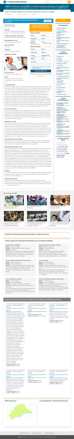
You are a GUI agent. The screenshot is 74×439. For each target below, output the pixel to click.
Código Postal (34, 52)
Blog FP (63, 20)
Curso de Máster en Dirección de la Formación (18, 260)
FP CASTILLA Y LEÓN (61, 63)
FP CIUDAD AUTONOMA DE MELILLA (63, 68)
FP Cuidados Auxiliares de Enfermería (62, 103)
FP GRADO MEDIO (60, 30)
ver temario (21, 256)
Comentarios (33, 61)
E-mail (42, 58)
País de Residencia (45, 55)
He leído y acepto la (41, 67)
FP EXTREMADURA (61, 84)
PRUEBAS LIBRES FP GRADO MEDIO (63, 41)
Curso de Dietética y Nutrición (13, 279)
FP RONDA (33, 14)
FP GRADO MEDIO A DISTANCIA (61, 35)
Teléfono (33, 58)
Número (43, 49)
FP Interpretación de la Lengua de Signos (50, 245)
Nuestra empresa (49, 433)
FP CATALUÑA (60, 65)
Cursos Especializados (62, 43)
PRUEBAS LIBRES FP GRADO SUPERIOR (63, 38)
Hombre (45, 43)
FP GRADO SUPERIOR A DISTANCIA (62, 32)
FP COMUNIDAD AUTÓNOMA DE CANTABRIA (63, 71)
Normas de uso (24, 433)
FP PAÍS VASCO (60, 89)
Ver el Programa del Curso (12, 185)
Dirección (33, 49)
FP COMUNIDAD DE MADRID (63, 76)
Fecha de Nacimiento (33, 42)
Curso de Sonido (43, 260)
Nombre (32, 35)
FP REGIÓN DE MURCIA (62, 94)
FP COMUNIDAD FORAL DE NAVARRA (62, 79)
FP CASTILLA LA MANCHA (62, 61)
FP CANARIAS (60, 60)
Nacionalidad (33, 38)
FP (6, 7)
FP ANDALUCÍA (60, 56)
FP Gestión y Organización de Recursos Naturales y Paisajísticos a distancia (63, 109)
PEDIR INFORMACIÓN (41, 71)
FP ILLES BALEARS (61, 87)
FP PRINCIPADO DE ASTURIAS (61, 92)
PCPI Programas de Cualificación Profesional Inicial (61, 46)
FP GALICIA (59, 85)
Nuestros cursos (36, 433)
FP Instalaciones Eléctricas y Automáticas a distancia (63, 125)
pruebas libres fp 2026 (62, 151)
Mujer (50, 43)
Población (43, 52)
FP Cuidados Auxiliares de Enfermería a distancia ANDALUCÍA (23, 7)
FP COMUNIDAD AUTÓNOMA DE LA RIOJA (63, 74)
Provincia (33, 55)
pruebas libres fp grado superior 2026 (63, 155)
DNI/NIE (43, 38)
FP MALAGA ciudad (22, 14)
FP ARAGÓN (59, 58)
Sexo (43, 41)
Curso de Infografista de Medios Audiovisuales (51, 279)
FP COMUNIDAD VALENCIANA (60, 82)
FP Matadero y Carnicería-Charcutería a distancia (63, 131)
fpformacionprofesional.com (31, 437)
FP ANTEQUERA (8, 14)
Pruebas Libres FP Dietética (13, 245)
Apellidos (43, 35)
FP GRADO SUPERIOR (61, 28)
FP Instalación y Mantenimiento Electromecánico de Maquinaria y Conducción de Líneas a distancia (63, 117)
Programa (47, 21)
